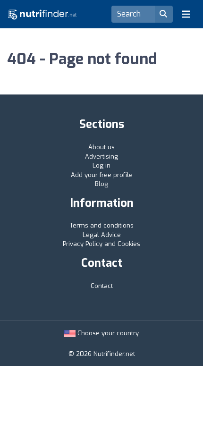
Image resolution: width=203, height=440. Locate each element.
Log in (101, 165)
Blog (101, 184)
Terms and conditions (102, 225)
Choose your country (107, 333)
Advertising (101, 156)
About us (101, 147)
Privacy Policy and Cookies (101, 244)
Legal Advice (102, 235)
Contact (102, 286)
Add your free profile (102, 175)
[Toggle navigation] (186, 14)
